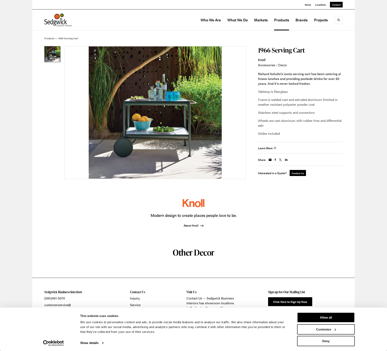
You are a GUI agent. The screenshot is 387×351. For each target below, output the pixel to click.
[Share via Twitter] (280, 159)
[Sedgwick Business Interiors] (64, 19)
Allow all (326, 317)
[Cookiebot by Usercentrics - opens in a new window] (53, 343)
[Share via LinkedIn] (286, 159)
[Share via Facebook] (275, 159)
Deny (326, 341)
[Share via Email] (270, 160)
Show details (89, 343)
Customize (323, 329)
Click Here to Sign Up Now (290, 302)
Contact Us (194, 298)
